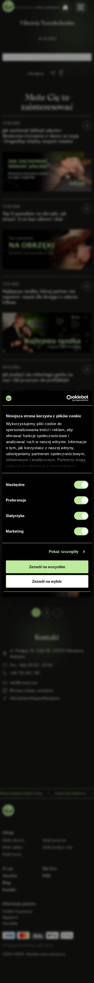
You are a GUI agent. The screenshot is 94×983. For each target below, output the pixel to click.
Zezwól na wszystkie (47, 567)
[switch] (81, 500)
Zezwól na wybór (47, 581)
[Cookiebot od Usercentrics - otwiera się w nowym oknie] (67, 398)
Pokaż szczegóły (64, 551)
